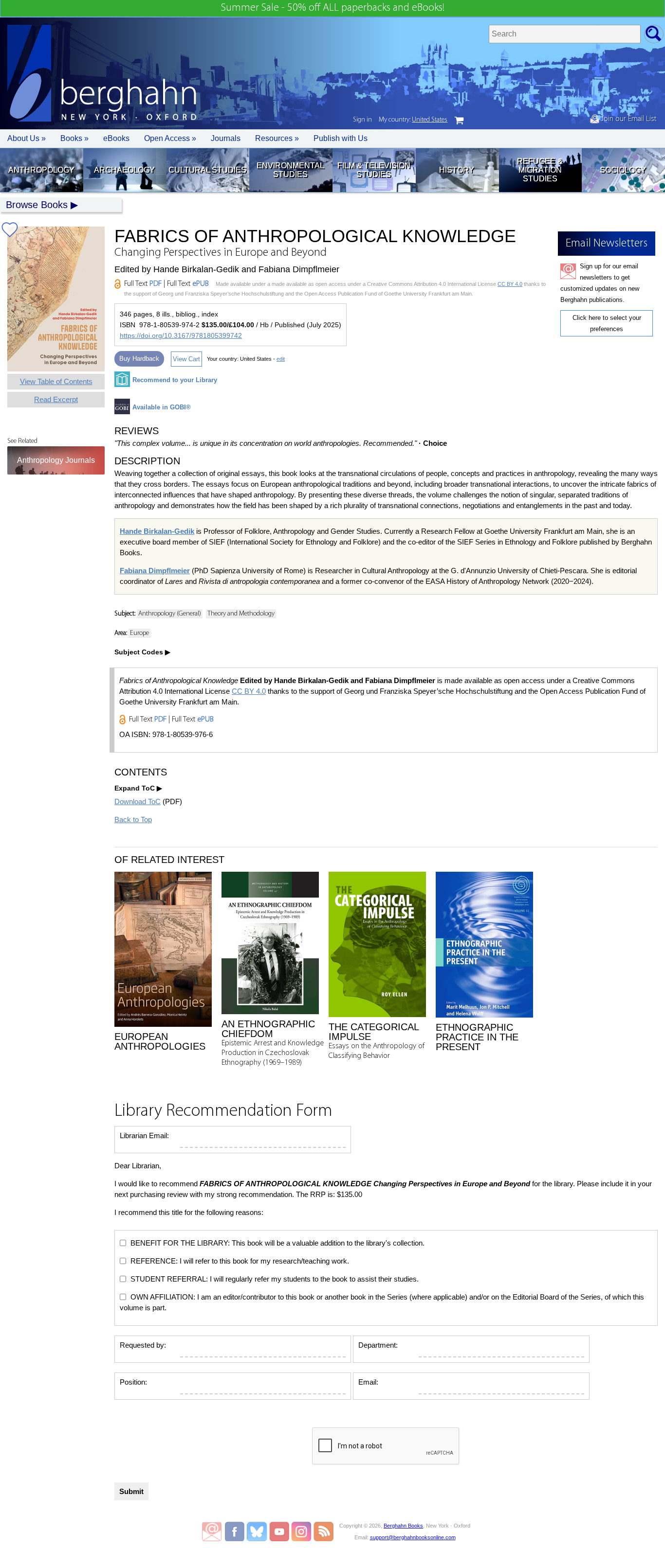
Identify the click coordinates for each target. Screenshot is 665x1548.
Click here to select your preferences (607, 323)
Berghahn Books (403, 1526)
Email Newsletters (212, 1531)
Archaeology (124, 170)
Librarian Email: (144, 1135)
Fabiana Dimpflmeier (155, 570)
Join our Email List (627, 119)
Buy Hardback (139, 358)
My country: (413, 119)
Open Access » (170, 138)
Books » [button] (74, 138)
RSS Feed (323, 1531)
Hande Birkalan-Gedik (157, 531)
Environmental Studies (290, 169)
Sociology (623, 170)
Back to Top (133, 819)
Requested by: (143, 1345)
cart (459, 120)
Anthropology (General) (169, 613)
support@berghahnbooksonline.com (413, 1537)
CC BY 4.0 (510, 284)
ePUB (200, 284)
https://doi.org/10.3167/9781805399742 (181, 335)
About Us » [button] (26, 138)
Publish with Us (341, 138)
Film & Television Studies (373, 169)
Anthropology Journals (56, 460)
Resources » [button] (277, 138)
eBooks (116, 138)
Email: (368, 1382)
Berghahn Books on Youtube (280, 1531)
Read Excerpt (56, 399)
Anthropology (41, 170)
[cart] (459, 120)
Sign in (362, 119)
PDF (155, 284)
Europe (139, 633)
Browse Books (37, 204)
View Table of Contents (56, 381)
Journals (225, 138)
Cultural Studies (207, 170)
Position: (133, 1382)
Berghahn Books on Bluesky (258, 1531)
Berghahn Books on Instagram (302, 1531)
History (456, 170)
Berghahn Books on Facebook (236, 1531)
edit (281, 359)
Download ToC (137, 801)
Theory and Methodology (241, 613)
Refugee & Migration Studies (540, 170)
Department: (378, 1345)
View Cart (186, 359)
